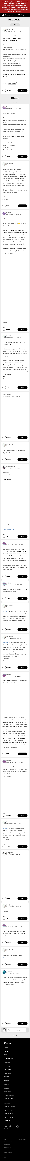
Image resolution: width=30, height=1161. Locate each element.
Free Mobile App (9, 1095)
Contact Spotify (8, 1099)
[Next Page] (21, 103)
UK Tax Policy (6, 1155)
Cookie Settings (7, 1147)
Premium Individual (9, 1107)
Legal (5, 1139)
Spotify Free (7, 1121)
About (6, 1051)
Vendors (6, 1080)
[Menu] (27, 15)
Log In (23, 15)
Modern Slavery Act (8, 1152)
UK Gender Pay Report (9, 1157)
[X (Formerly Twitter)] (11, 1127)
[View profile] (4, 30)
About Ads (6, 1150)
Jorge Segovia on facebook (10, 529)
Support (6, 1088)
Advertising (7, 1073)
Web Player (7, 1092)
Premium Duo (8, 1110)
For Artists (7, 1066)
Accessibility (12, 1150)
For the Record (8, 1058)
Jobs (5, 1054)
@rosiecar (5, 611)
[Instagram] (6, 1127)
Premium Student (9, 1117)
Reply (22, 91)
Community (9, 15)
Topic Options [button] (14, 25)
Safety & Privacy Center (9, 1142)
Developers (7, 1070)
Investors (6, 1077)
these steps (19, 9)
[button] (27, 30)
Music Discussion (12, 83)
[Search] (19, 15)
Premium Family (8, 1114)
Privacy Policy (7, 1144)
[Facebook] (17, 1127)
